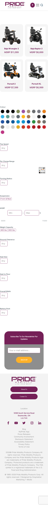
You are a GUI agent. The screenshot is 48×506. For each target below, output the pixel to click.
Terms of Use (24, 447)
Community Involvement (24, 437)
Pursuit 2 (11, 84)
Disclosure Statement (24, 439)
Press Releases (24, 434)
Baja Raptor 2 (37, 48)
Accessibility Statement (24, 442)
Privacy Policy (24, 444)
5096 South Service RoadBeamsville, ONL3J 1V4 (24, 415)
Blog (24, 429)
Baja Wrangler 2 (11, 48)
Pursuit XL (36, 84)
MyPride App (24, 432)
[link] (8, 423)
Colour (3, 107)
